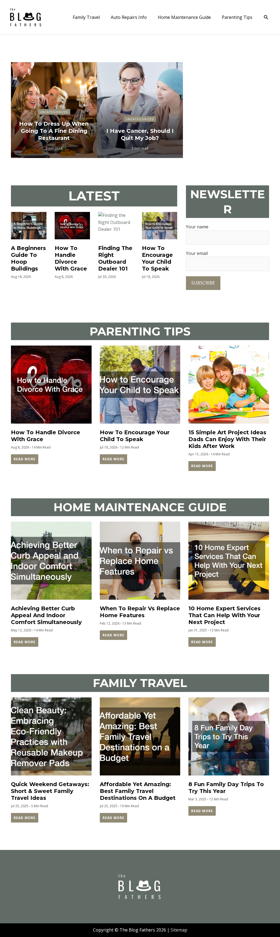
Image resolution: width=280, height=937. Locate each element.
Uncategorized (54, 112)
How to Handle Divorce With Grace (71, 258)
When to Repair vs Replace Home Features (140, 612)
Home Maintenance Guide (184, 17)
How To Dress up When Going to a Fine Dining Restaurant (54, 130)
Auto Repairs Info (129, 17)
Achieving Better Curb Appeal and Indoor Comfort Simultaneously (46, 615)
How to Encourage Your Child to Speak (157, 258)
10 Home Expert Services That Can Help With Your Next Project (224, 615)
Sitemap (179, 930)
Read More (25, 459)
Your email (197, 253)
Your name (197, 227)
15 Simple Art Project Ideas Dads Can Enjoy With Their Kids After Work (227, 439)
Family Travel (86, 17)
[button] (266, 17)
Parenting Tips (237, 17)
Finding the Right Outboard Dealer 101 (115, 258)
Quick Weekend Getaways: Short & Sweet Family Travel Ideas (50, 791)
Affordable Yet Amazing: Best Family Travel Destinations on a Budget (138, 791)
